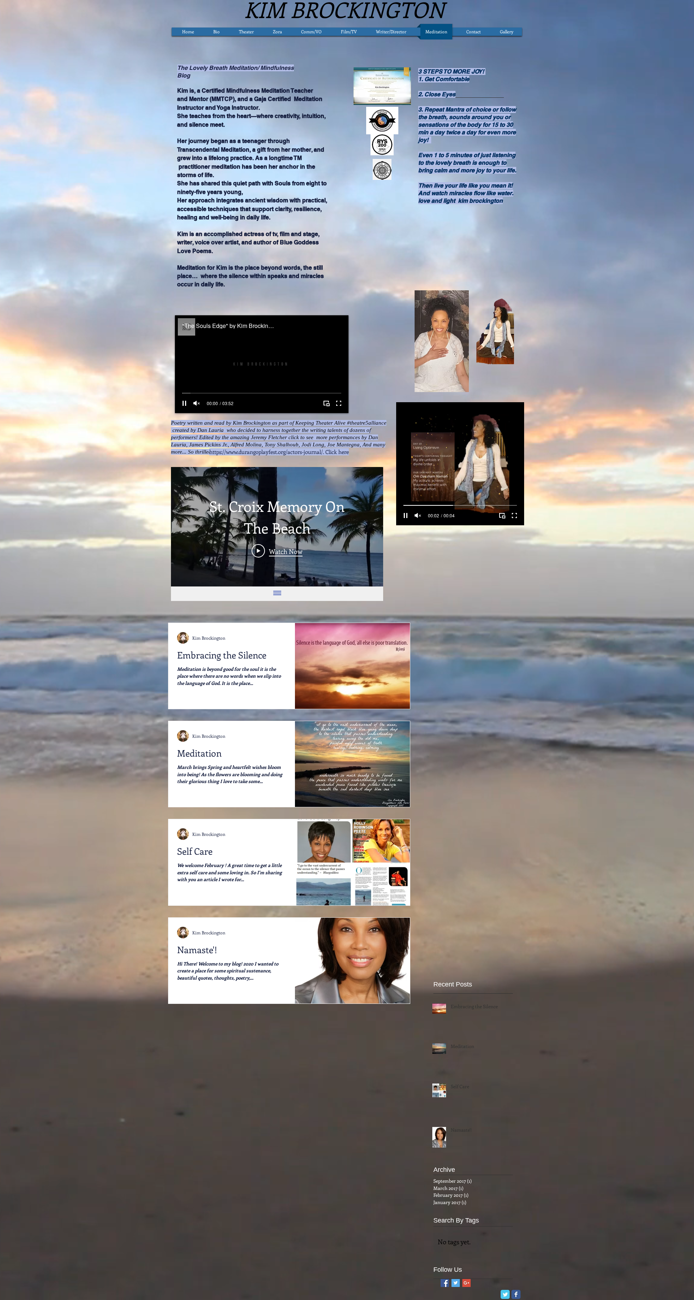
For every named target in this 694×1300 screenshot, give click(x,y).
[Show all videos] (277, 593)
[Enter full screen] (338, 403)
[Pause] (184, 403)
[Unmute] (196, 403)
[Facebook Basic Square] (445, 1283)
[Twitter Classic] (505, 1294)
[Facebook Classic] (515, 1294)
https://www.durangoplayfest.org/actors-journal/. (266, 451)
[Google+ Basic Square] (466, 1283)
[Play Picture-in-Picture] (326, 403)
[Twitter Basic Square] (455, 1283)
